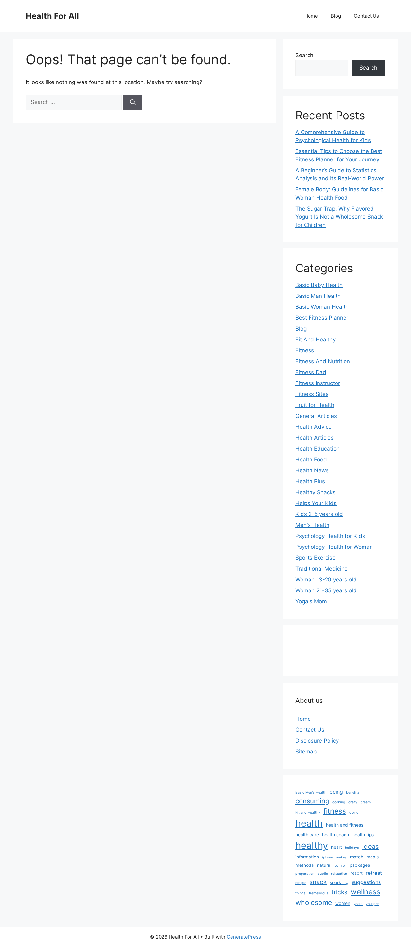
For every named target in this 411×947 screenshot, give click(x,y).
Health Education (317, 448)
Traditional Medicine (321, 568)
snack (318, 882)
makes (341, 857)
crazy (352, 802)
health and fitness (344, 825)
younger (372, 904)
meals (372, 856)
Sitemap (306, 751)
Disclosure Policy (317, 740)
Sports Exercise (315, 558)
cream (366, 802)
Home (311, 16)
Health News (312, 470)
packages (360, 865)
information (307, 856)
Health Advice (313, 427)
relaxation (339, 874)
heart (336, 847)
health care (307, 834)
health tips (363, 834)
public (323, 874)
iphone (327, 857)
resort (356, 873)
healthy (311, 845)
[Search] (132, 102)
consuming (312, 801)
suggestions (366, 882)
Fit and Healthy (307, 812)
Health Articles (314, 438)
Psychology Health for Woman (334, 547)
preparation (304, 874)
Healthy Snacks (315, 492)
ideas (370, 846)
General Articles (316, 416)
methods (304, 865)
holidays (352, 848)
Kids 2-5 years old (319, 514)
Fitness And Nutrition (322, 361)
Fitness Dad (310, 372)
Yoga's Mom (311, 601)
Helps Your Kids (316, 503)
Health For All (52, 16)
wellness (365, 891)
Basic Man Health (318, 296)
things (300, 893)
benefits (353, 792)
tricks (339, 892)
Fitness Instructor (317, 383)
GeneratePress (244, 937)
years (358, 904)
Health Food (311, 459)
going (354, 812)
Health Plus (310, 481)
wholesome (313, 902)
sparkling (339, 882)
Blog (336, 16)
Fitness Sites (311, 394)
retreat (374, 873)
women (342, 903)
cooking (338, 802)
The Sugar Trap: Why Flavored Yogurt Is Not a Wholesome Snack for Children (339, 216)
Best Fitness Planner (321, 317)
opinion (340, 866)
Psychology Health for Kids (330, 536)
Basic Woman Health (322, 307)
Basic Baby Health (319, 285)
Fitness (304, 350)
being (336, 792)
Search (304, 55)
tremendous (318, 893)
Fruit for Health (314, 405)
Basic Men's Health (310, 792)
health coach (335, 834)
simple (300, 883)
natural (324, 865)
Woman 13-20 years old (326, 579)
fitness (334, 811)
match (356, 856)
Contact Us (366, 16)
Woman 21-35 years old (326, 590)
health (309, 823)
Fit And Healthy (315, 339)
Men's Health (312, 525)
